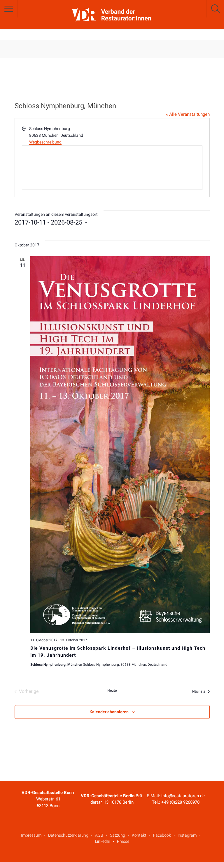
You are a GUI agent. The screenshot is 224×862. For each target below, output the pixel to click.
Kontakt (139, 835)
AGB (99, 835)
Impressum (31, 835)
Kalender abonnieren (109, 711)
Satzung (117, 835)
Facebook (162, 835)
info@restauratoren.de (183, 795)
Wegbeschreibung (45, 142)
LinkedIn (102, 841)
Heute (112, 690)
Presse (123, 841)
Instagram (187, 835)
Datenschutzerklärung (68, 835)
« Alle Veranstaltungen (188, 114)
